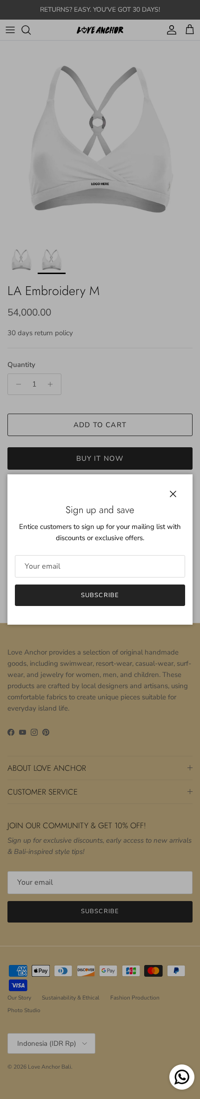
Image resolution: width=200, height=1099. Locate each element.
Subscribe (100, 595)
